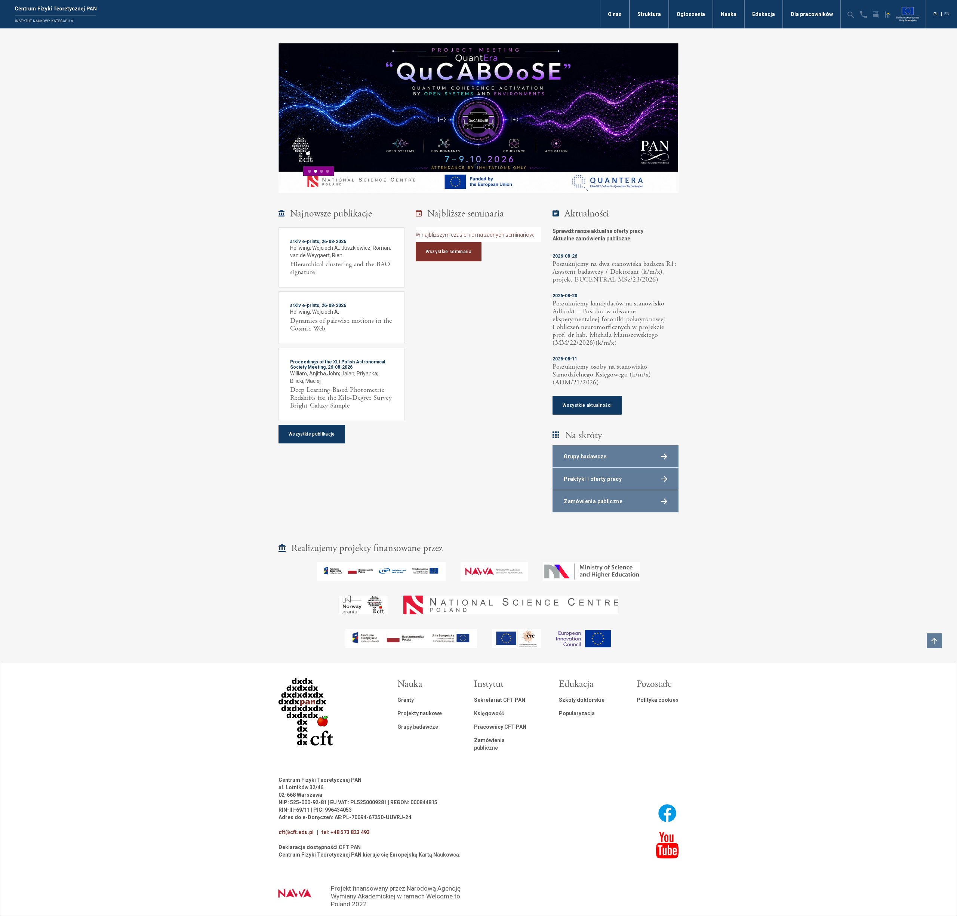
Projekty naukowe (419, 713)
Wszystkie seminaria (448, 251)
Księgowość (489, 713)
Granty (405, 700)
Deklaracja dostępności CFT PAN (320, 847)
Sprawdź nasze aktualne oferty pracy (598, 231)
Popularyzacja (577, 713)
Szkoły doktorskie (581, 700)
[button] (309, 171)
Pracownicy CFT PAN (500, 727)
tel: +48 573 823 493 (345, 832)
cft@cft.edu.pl (296, 832)
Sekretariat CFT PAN (499, 700)
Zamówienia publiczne (489, 744)
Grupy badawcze (417, 727)
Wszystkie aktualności (587, 405)
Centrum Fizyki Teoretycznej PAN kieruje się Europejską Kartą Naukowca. (370, 855)
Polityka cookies (657, 700)
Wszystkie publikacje (312, 434)
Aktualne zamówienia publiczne (591, 239)
